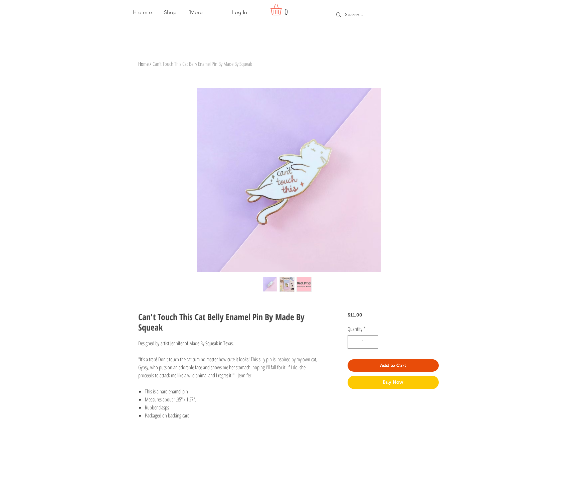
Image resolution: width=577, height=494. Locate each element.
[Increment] (372, 342)
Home (143, 64)
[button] (170, 12)
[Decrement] (353, 342)
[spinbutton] (363, 342)
